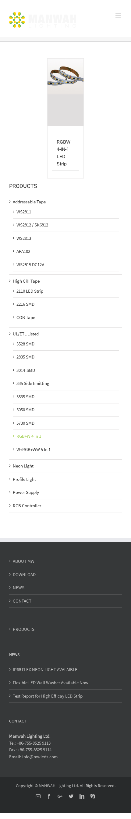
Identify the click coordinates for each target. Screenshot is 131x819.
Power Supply (26, 492)
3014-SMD (25, 370)
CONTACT (22, 601)
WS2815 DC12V (30, 264)
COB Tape (25, 317)
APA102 (23, 251)
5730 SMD (25, 423)
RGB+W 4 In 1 (28, 436)
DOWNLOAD (24, 574)
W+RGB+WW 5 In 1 (33, 449)
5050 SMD (25, 410)
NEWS (18, 587)
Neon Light (23, 466)
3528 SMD (25, 344)
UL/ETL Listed (26, 334)
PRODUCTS (23, 629)
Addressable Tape (29, 202)
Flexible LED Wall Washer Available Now (50, 682)
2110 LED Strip (29, 291)
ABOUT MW (23, 561)
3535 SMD (25, 396)
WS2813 (23, 238)
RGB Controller (27, 505)
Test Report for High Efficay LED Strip (48, 696)
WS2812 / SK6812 (32, 225)
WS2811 (23, 212)
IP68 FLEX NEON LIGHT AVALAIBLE (45, 669)
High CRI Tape (26, 281)
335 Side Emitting (32, 383)
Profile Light (24, 479)
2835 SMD (25, 357)
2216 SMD (25, 304)
